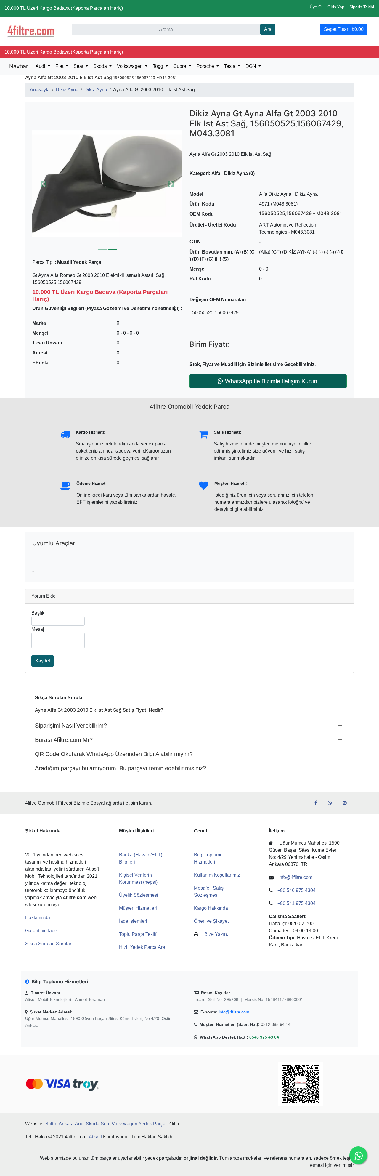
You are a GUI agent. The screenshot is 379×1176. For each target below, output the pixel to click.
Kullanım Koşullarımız (217, 875)
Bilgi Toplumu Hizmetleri (208, 858)
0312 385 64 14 (275, 1024)
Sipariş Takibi (361, 7)
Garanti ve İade (41, 930)
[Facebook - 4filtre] (318, 803)
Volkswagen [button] (130, 66)
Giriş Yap (335, 7)
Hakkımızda (37, 917)
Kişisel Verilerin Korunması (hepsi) (138, 878)
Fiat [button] (60, 66)
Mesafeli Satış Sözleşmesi (209, 892)
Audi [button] (41, 66)
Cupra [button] (180, 66)
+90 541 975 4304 (296, 903)
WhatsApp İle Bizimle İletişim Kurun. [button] (272, 381)
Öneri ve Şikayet (211, 921)
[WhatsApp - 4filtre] (332, 803)
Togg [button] (158, 66)
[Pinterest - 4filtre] (347, 803)
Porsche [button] (206, 66)
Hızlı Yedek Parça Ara (142, 947)
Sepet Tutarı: (344, 29)
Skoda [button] (100, 66)
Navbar (18, 66)
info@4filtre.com (234, 1012)
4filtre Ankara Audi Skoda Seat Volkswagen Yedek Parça (106, 1123)
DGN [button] (251, 66)
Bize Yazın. (216, 934)
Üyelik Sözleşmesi (138, 895)
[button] (107, 184)
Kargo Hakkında (211, 908)
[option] (107, 184)
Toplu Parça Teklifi (138, 934)
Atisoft (95, 1136)
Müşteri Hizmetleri (138, 908)
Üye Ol (316, 7)
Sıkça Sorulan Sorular (48, 943)
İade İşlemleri (133, 921)
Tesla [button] (230, 66)
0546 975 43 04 (264, 1037)
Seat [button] (78, 66)
